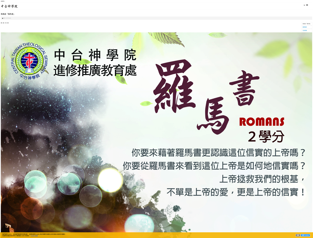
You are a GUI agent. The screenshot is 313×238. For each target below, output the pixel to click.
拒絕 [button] (298, 235)
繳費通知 (305, 26)
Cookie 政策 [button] (34, 235)
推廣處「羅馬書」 (307, 23)
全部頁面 (305, 29)
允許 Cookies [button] (305, 235)
